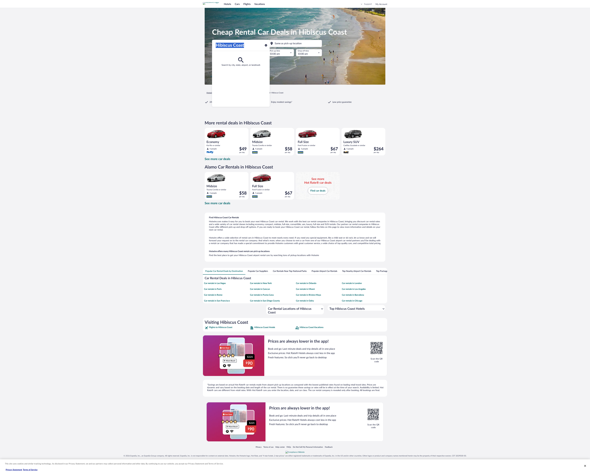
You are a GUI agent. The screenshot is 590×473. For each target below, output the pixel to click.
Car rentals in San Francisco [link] (217, 301)
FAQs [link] (289, 447)
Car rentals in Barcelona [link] (353, 295)
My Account (381, 4)
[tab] (224, 271)
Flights (247, 4)
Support (368, 4)
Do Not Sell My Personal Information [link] (308, 447)
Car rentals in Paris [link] (213, 289)
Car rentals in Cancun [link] (260, 289)
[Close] (585, 465)
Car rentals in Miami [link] (305, 289)
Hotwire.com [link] (211, 93)
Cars (237, 4)
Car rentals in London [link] (352, 283)
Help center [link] (280, 447)
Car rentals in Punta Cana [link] (262, 295)
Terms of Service (30, 470)
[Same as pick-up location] (295, 43)
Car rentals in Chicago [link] (352, 301)
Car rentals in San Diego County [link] (265, 301)
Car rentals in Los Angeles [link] (354, 289)
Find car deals (317, 191)
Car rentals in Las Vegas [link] (215, 283)
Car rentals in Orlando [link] (306, 283)
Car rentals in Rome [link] (213, 295)
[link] (227, 328)
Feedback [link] (328, 447)
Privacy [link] (259, 447)
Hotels (227, 4)
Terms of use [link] (268, 447)
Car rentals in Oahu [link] (305, 301)
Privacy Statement (14, 470)
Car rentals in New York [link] (261, 283)
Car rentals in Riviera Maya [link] (308, 295)
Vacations (259, 4)
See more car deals (217, 159)
